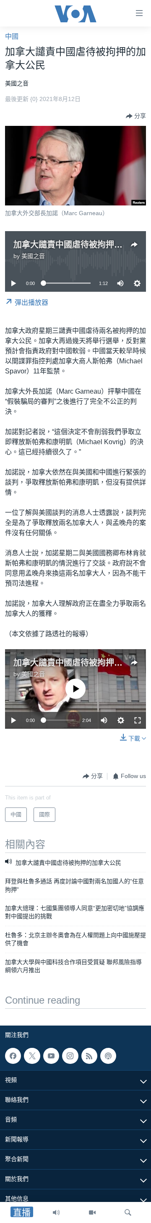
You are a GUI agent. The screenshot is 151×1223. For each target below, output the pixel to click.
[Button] (136, 116)
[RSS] (89, 1056)
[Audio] (56, 1212)
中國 (11, 36)
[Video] (92, 1212)
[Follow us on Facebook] (13, 1056)
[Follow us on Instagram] (70, 1056)
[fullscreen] (137, 720)
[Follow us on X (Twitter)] (32, 1056)
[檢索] (128, 1212)
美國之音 (33, 256)
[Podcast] (108, 1056)
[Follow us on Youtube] (51, 1056)
